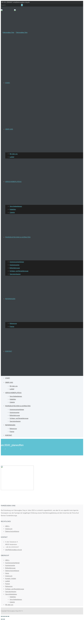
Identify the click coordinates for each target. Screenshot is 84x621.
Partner (12, 326)
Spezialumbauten (15, 274)
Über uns (9, 129)
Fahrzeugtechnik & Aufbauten (18, 237)
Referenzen (10, 299)
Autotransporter (14, 265)
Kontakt (8, 351)
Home (3, 449)
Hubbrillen (13, 209)
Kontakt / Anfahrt (10, 578)
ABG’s (7, 526)
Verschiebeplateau (13, 181)
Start (7, 83)
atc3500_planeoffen (27, 449)
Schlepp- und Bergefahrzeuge (19, 271)
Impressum (8, 529)
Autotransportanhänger (17, 262)
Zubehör (12, 212)
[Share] (4, 616)
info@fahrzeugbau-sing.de (13, 550)
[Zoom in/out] (8, 616)
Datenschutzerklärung (12, 531)
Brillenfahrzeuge (15, 268)
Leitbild (12, 157)
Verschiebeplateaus (16, 206)
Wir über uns (14, 154)
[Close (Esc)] (2, 616)
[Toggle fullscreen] (6, 616)
